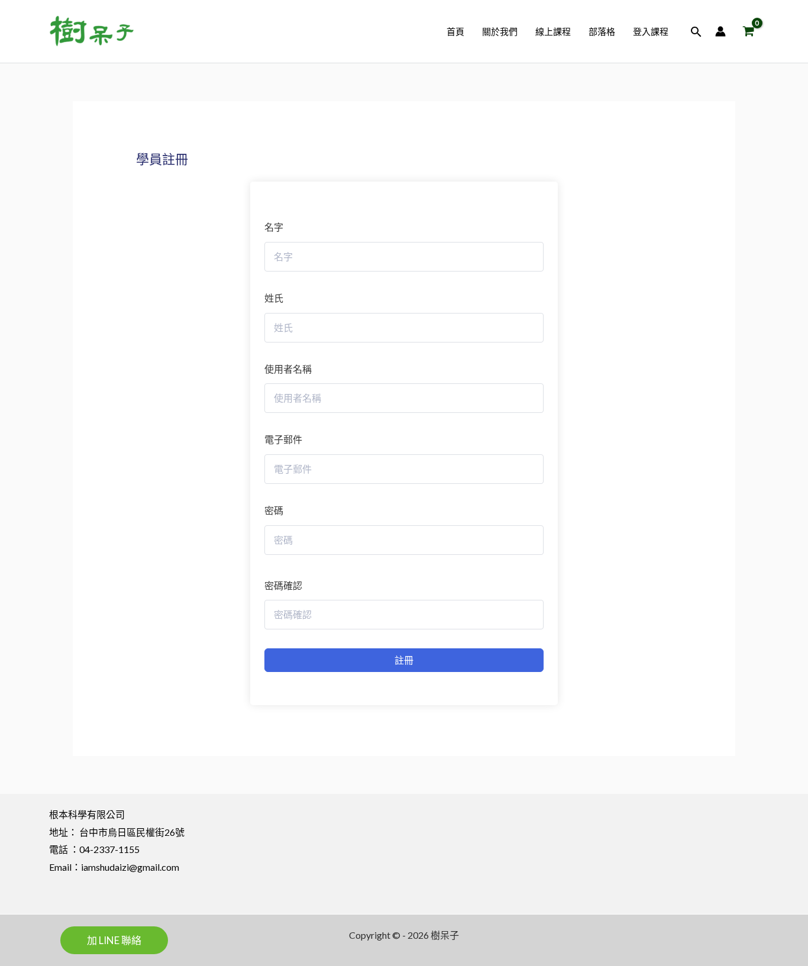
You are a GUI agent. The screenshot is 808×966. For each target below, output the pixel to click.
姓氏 (273, 297)
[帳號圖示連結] (720, 31)
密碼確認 (283, 585)
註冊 (404, 659)
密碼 (273, 510)
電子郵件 (283, 439)
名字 (273, 226)
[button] (696, 31)
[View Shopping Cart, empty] (748, 31)
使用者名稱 (288, 368)
